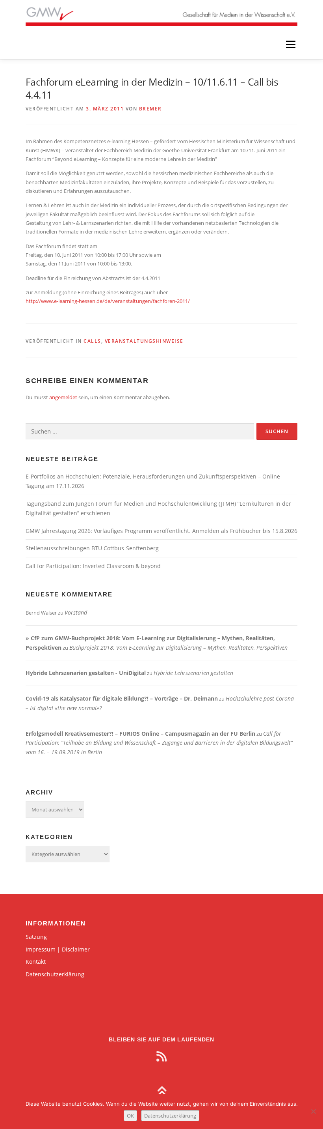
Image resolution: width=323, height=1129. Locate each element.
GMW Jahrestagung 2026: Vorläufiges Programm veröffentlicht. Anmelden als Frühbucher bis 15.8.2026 (161, 531)
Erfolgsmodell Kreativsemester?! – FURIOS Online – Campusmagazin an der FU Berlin (140, 733)
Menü (290, 44)
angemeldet (63, 397)
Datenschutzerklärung (55, 974)
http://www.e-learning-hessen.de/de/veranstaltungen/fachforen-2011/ (108, 301)
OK (130, 1115)
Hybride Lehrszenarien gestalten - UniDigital (86, 673)
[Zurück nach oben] (162, 1092)
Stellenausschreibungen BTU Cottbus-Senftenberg (92, 548)
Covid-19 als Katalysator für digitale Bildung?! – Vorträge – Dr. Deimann (122, 698)
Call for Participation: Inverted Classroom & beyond (93, 566)
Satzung (36, 936)
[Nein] (313, 1111)
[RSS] (161, 1056)
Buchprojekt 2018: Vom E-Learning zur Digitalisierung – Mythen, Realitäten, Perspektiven (178, 647)
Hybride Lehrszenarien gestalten (193, 673)
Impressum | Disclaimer (58, 949)
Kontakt (36, 961)
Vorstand (76, 612)
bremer (150, 108)
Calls (92, 341)
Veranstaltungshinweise (144, 341)
